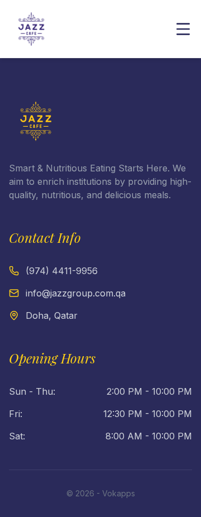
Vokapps (118, 493)
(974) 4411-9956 (62, 270)
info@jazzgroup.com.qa (76, 293)
